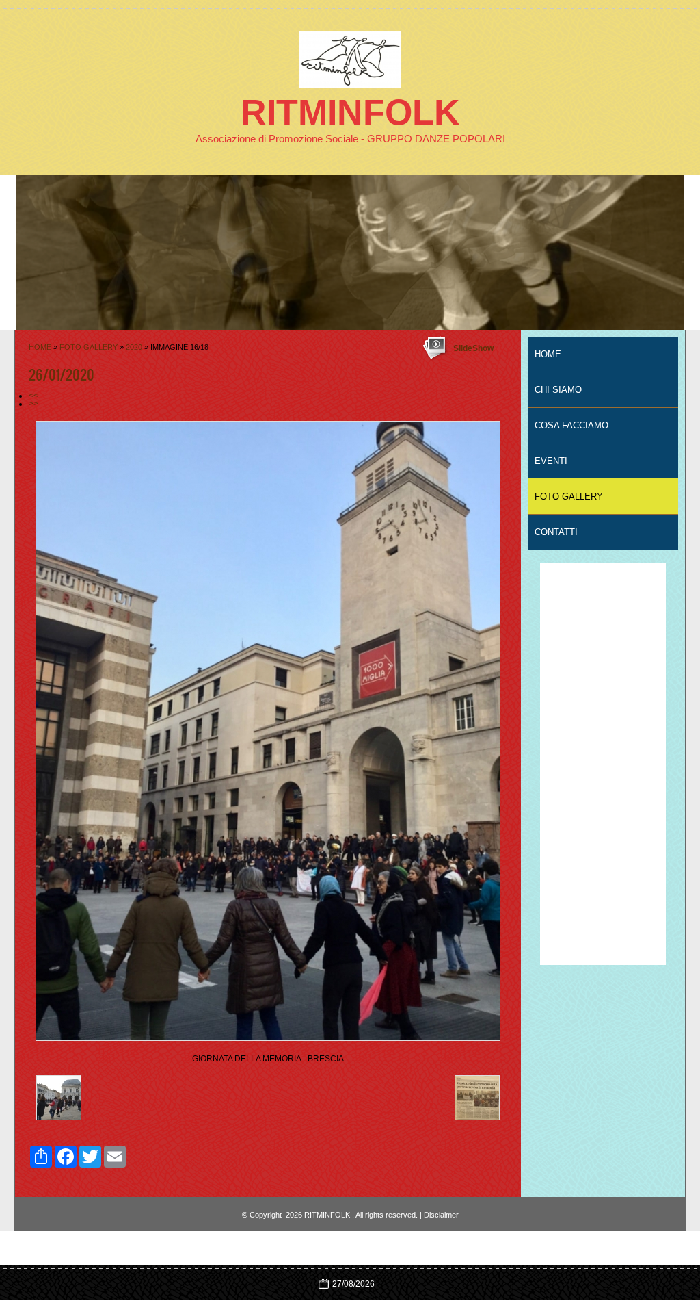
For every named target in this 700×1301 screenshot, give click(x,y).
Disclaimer (441, 1215)
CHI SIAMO (558, 390)
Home (40, 347)
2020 (134, 347)
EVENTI (551, 461)
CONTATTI (556, 532)
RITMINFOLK (350, 112)
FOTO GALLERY (88, 347)
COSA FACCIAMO (571, 425)
